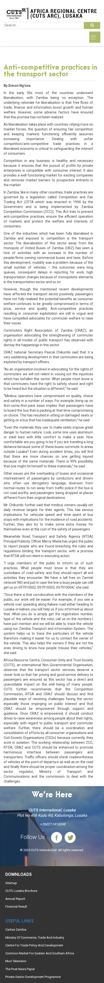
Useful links (19, 920)
